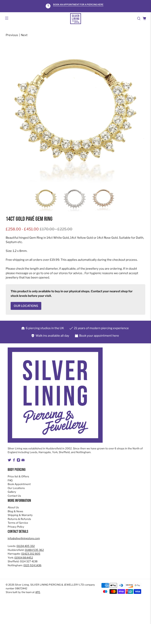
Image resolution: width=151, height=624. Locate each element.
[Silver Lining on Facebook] (14, 460)
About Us (13, 507)
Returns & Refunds (19, 519)
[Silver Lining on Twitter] (9, 460)
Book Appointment (19, 484)
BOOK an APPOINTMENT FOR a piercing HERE (78, 4)
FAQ (10, 480)
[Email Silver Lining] (23, 460)
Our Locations (16, 488)
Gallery (12, 491)
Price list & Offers (18, 476)
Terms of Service (18, 522)
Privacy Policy (16, 526)
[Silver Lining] (75, 18)
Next (24, 35)
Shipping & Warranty (20, 515)
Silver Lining (22, 584)
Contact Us (14, 495)
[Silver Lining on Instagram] (18, 460)
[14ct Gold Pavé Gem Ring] (75, 115)
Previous (12, 35)
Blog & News (15, 511)
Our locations (26, 306)
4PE (37, 592)
